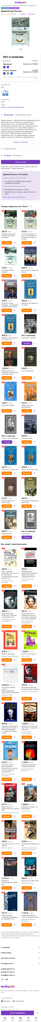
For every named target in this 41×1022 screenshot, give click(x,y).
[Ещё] (37, 1013)
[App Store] (5, 1001)
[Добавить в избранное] (14, 243)
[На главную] (20, 3)
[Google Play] (18, 1001)
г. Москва (35, 61)
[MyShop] (7, 987)
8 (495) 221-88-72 (7, 972)
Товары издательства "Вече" (14, 206)
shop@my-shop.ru (8, 975)
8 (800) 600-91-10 (8, 969)
